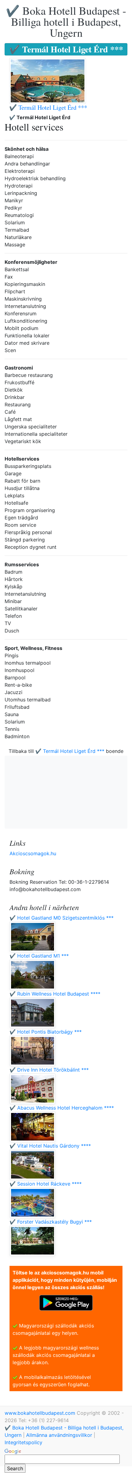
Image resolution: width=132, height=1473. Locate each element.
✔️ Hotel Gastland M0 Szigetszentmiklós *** (62, 918)
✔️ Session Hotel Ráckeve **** (46, 1184)
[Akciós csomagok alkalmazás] (66, 1302)
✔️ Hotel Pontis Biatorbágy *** (46, 1032)
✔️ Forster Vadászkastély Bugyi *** (51, 1222)
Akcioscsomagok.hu (33, 853)
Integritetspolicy (23, 1442)
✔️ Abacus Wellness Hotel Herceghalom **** (62, 1108)
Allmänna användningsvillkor (59, 1435)
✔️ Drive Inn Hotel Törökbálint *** (49, 1070)
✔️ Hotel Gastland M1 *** (39, 956)
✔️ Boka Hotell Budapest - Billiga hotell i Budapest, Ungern (66, 21)
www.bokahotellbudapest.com (41, 1413)
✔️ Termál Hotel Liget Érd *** (48, 107)
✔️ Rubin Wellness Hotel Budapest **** (55, 994)
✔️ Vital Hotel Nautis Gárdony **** (50, 1146)
